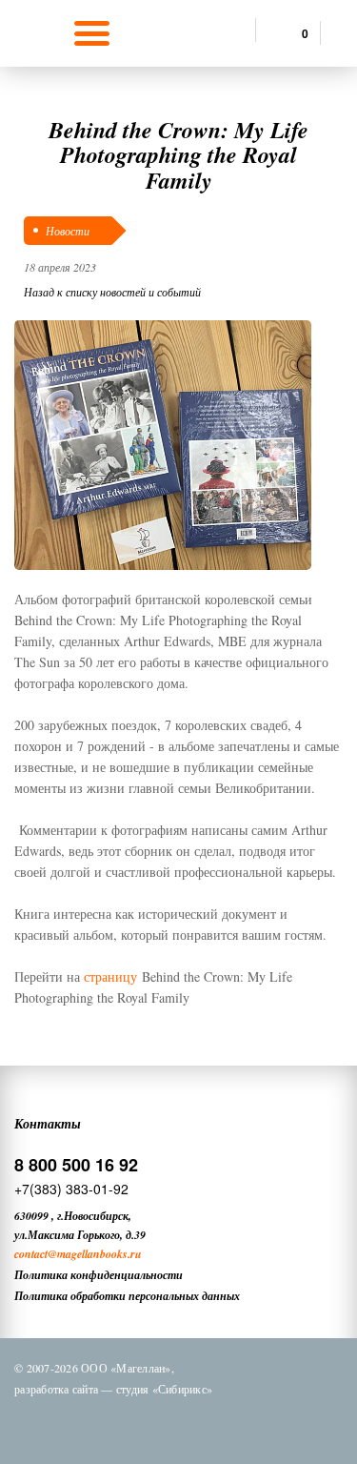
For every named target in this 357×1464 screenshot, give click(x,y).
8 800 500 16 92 (76, 1164)
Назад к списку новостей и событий (112, 291)
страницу (110, 976)
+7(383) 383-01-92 (71, 1188)
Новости (67, 230)
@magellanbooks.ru (95, 1254)
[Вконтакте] (97, 1423)
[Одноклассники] (146, 1423)
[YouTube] (245, 1423)
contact (31, 1254)
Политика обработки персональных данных (127, 1296)
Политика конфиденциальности (98, 1275)
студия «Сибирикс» (164, 1388)
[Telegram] (196, 1423)
